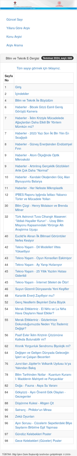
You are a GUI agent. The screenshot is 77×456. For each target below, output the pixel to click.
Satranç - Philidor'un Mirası (33, 409)
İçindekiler (22, 93)
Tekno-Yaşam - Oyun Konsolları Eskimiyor (43, 258)
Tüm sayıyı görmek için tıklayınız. (39, 68)
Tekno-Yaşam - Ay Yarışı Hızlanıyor (38, 264)
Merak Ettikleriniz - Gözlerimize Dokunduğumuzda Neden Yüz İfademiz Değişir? (41, 324)
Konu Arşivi (14, 36)
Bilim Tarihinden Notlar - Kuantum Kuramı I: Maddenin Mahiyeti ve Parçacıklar (43, 376)
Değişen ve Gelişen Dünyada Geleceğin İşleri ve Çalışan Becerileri (42, 354)
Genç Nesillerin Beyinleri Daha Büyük (40, 302)
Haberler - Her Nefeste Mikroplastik (39, 188)
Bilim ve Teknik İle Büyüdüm (34, 100)
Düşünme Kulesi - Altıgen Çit (34, 403)
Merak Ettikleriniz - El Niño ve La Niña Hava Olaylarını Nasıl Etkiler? (40, 311)
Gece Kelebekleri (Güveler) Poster (38, 440)
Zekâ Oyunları (24, 416)
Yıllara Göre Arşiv (18, 28)
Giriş (18, 87)
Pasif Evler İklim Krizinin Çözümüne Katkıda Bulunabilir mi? (39, 337)
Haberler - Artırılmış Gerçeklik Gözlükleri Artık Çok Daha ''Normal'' (42, 168)
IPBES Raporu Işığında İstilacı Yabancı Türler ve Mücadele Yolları (41, 196)
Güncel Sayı (14, 19)
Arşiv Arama (14, 45)
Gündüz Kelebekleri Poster (33, 434)
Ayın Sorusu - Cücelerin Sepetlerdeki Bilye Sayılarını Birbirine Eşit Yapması (43, 425)
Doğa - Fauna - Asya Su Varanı (36, 385)
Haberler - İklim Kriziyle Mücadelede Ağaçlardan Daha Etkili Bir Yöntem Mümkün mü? (39, 122)
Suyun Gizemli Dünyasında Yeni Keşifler (42, 289)
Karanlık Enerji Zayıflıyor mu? (35, 295)
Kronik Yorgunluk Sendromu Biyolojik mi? (43, 346)
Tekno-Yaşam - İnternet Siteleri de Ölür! (42, 282)
